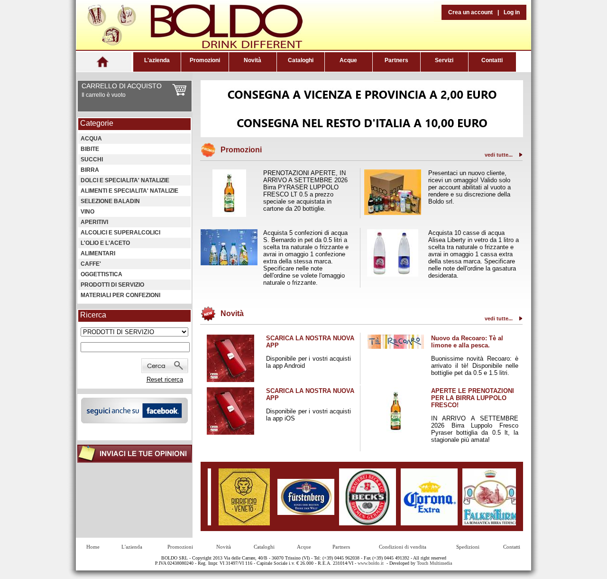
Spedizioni (467, 547)
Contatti (492, 60)
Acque (348, 60)
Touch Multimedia (434, 563)
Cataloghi (300, 60)
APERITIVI (94, 222)
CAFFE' (91, 264)
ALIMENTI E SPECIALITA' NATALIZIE (129, 190)
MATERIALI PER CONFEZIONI (120, 295)
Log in (512, 12)
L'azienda (157, 60)
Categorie (96, 123)
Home (93, 547)
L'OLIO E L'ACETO (105, 243)
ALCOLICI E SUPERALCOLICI (120, 232)
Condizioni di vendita (402, 547)
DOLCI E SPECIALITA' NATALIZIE (125, 180)
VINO (87, 211)
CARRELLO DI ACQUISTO (122, 86)
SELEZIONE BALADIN (110, 201)
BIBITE (90, 149)
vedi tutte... (499, 155)
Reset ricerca (165, 379)
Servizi (444, 60)
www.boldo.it (371, 563)
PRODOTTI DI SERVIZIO (112, 284)
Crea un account (470, 12)
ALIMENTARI (98, 253)
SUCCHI (92, 159)
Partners (396, 60)
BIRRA (90, 170)
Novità (252, 60)
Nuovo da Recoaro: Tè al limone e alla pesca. (467, 342)
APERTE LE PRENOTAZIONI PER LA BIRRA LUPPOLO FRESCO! (472, 398)
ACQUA (91, 138)
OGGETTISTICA (101, 274)
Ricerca (93, 315)
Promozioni (205, 60)
